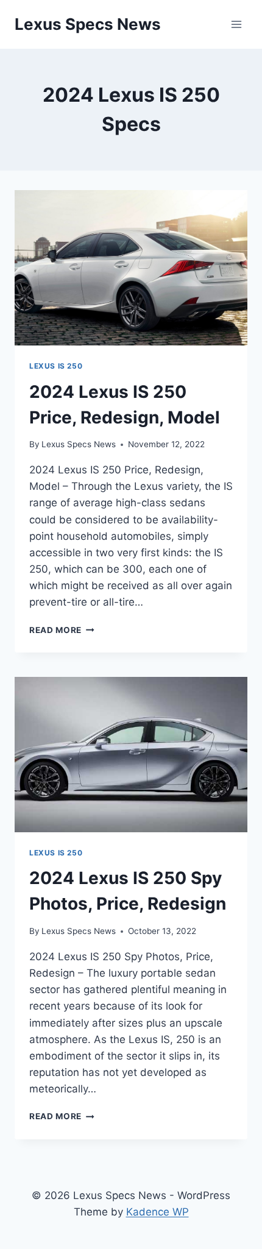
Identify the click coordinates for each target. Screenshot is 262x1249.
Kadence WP (157, 1212)
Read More (61, 630)
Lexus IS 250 (55, 365)
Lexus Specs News (78, 444)
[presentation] (131, 267)
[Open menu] (236, 24)
